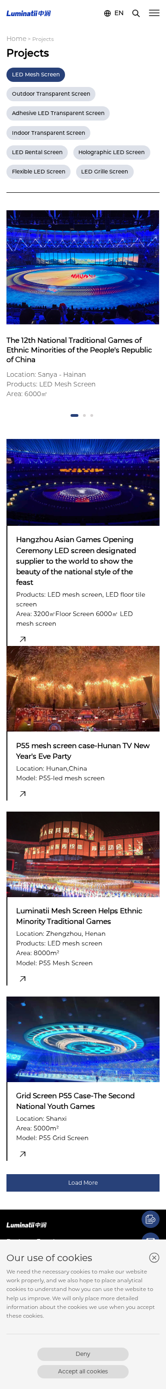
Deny (83, 1353)
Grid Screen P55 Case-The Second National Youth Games (75, 1101)
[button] (74, 415)
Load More (83, 1182)
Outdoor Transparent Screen (51, 94)
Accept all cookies (83, 1371)
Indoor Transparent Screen (48, 133)
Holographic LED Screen (111, 152)
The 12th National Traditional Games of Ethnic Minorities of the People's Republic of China (79, 350)
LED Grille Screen (104, 171)
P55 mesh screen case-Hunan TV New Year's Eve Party (83, 751)
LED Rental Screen (37, 152)
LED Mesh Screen (36, 74)
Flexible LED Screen (38, 171)
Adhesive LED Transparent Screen (58, 113)
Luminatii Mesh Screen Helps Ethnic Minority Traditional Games (79, 916)
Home (16, 39)
